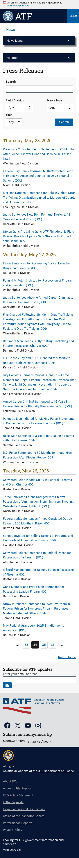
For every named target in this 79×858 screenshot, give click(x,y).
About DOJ (10, 781)
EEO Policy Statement (18, 795)
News (10, 30)
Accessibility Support (18, 788)
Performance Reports (17, 823)
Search (11, 81)
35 (44, 644)
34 (35, 644)
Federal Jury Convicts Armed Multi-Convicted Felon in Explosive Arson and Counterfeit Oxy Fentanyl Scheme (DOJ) (38, 175)
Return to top (67, 657)
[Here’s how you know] (39, 4)
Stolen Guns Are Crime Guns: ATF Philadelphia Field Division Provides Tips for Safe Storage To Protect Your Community (38, 236)
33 (26, 644)
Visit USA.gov (12, 850)
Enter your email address (20, 674)
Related (12, 58)
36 (53, 644)
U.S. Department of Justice (56, 771)
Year (9, 115)
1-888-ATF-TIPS (14, 741)
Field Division (15, 100)
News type (54, 100)
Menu (73, 16)
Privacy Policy (12, 830)
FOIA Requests (13, 802)
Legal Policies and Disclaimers (24, 809)
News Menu (15, 40)
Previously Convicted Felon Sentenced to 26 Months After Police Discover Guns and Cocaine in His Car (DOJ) (38, 154)
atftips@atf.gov (38, 741)
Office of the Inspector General (24, 816)
